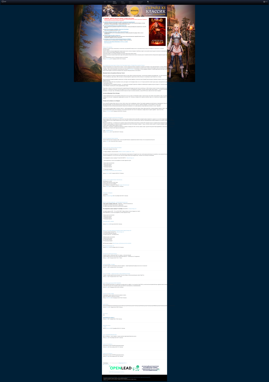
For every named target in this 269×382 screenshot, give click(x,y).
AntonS (104, 138)
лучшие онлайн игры (141, 377)
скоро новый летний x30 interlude (114, 147)
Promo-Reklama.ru (107, 42)
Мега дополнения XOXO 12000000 (113, 283)
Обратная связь (105, 380)
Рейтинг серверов (115, 2)
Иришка (110, 192)
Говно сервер (111, 293)
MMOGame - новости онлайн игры (119, 377)
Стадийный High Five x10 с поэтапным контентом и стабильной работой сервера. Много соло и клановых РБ (123, 33)
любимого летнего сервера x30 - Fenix (126, 151)
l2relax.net (105, 344)
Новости (110, 1)
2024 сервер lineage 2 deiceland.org (115, 179)
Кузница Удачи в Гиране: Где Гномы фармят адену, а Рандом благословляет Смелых (127, 65)
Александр (108, 58)
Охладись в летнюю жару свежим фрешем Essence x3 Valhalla (117, 39)
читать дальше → (110, 317)
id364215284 (108, 297)
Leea (107, 257)
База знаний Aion (105, 377)
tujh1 (104, 313)
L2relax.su (110, 344)
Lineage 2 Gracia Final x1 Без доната (116, 117)
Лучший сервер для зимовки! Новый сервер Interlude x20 (119, 230)
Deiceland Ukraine (113, 253)
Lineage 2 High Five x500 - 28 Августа (112, 35)
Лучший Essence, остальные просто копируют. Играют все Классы (118, 40)
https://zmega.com (130, 157)
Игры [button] (105, 1)
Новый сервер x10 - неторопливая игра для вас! (118, 202)
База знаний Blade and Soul (129, 377)
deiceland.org (105, 253)
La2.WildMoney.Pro (109, 130)
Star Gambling (106, 65)
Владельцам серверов (140, 2)
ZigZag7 (104, 179)
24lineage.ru (105, 192)
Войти (266, 1)
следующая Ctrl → (122, 363)
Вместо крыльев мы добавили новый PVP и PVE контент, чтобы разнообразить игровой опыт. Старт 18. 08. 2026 (125, 27)
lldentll (104, 304)
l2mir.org (104, 264)
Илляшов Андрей (109, 195)
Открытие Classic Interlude (112, 138)
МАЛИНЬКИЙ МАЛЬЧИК (111, 334)
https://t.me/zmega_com (109, 245)
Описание (105, 317)
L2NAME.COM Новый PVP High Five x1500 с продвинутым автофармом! (119, 22)
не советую (109, 47)
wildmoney (105, 117)
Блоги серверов (123, 2)
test (107, 304)
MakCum (105, 147)
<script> (104, 326)
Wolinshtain (105, 325)
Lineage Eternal (135, 377)
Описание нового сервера (108, 221)
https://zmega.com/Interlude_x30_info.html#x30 (112, 170)
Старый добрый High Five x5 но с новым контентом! (115, 25)
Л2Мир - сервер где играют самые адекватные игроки (119, 273)
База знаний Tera (111, 377)
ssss (109, 325)
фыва (104, 283)
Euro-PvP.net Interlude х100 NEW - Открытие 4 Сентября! (116, 29)
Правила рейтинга (131, 2)
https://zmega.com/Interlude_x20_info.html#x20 (122, 243)
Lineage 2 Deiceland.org (124, 184)
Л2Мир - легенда (111, 264)
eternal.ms (105, 293)
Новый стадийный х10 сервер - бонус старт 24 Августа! (116, 31)
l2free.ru (104, 47)
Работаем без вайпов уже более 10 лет (112, 30)
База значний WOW (147, 377)
